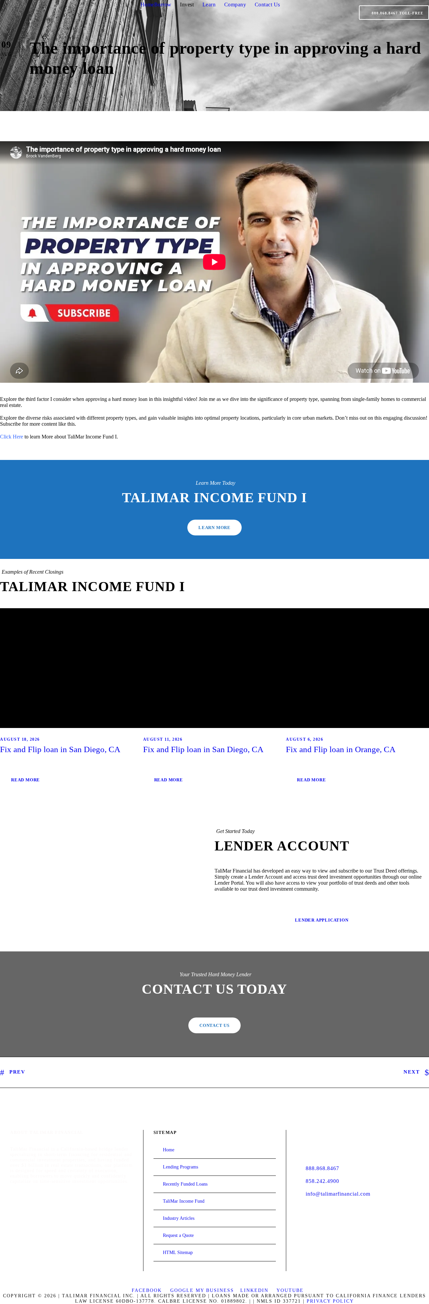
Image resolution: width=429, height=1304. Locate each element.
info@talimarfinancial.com (338, 1194)
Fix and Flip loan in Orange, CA (340, 749)
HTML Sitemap (178, 1252)
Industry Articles (178, 1218)
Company (235, 4)
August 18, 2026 (20, 739)
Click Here (11, 436)
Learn (209, 4)
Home (147, 4)
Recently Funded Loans (185, 1184)
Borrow (163, 4)
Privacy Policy (330, 1301)
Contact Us (267, 4)
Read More (25, 779)
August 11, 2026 (163, 739)
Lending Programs (180, 1166)
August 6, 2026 (304, 739)
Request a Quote (178, 1235)
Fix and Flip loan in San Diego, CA (60, 749)
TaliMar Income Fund (183, 1201)
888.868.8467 (322, 1168)
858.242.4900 (322, 1181)
